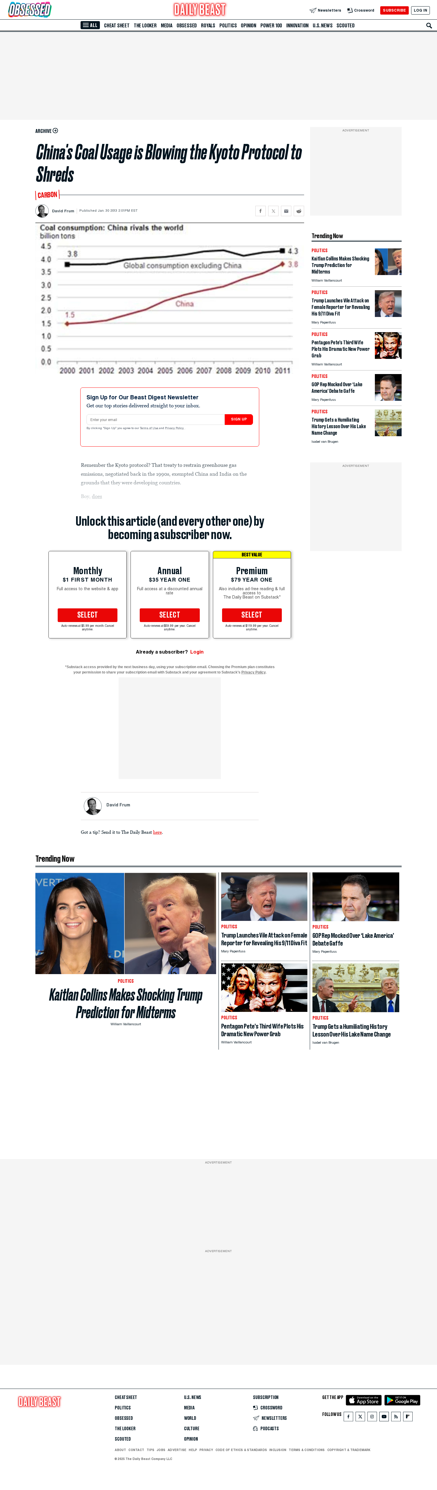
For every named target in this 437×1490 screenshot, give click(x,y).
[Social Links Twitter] (360, 1418)
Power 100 (271, 25)
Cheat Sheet (117, 25)
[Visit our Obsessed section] (48, 10)
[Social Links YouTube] (384, 1418)
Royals (208, 25)
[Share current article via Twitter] (273, 211)
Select (87, 615)
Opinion (248, 25)
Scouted (346, 25)
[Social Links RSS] (396, 1418)
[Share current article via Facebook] (260, 211)
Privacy (206, 1450)
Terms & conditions (307, 1450)
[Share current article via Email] (286, 211)
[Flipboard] (407, 1418)
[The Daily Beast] (200, 10)
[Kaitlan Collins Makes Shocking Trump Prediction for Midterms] (388, 273)
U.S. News (322, 25)
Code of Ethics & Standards (241, 1450)
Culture (191, 1428)
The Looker (145, 25)
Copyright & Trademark (349, 1450)
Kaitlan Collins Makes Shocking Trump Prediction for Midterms (125, 1003)
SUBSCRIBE (394, 10)
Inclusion (277, 1450)
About (120, 1450)
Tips (150, 1450)
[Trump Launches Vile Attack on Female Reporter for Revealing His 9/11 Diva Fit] (388, 315)
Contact (136, 1450)
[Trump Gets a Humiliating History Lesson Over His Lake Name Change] (388, 434)
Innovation (297, 25)
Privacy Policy (175, 428)
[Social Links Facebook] (348, 1418)
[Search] (429, 26)
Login (197, 652)
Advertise (177, 1450)
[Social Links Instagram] (372, 1418)
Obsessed (187, 25)
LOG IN (420, 10)
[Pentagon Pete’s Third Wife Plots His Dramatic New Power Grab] (388, 357)
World (190, 1418)
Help (193, 1450)
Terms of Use (149, 428)
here (157, 832)
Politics (228, 25)
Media (166, 25)
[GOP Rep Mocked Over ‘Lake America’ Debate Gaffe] (388, 399)
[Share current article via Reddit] (299, 211)
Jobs (161, 1450)
